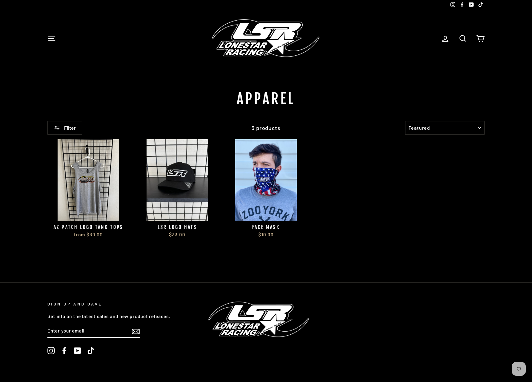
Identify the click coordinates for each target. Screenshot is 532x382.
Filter (69, 128)
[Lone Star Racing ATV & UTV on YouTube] (77, 350)
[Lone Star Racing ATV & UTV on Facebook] (64, 350)
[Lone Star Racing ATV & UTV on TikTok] (91, 350)
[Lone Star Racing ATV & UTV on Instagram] (51, 350)
